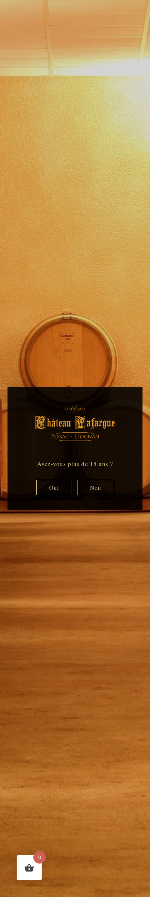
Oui (54, 488)
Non (95, 488)
